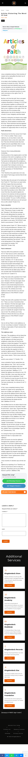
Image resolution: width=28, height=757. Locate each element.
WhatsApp (18, 28)
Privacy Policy (18, 733)
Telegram (5, 30)
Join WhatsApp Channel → (14, 481)
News (3, 20)
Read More (9, 585)
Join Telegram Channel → (14, 486)
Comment (5, 511)
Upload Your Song (14, 725)
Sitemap (7, 733)
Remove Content (19, 729)
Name (3, 529)
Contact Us (7, 729)
